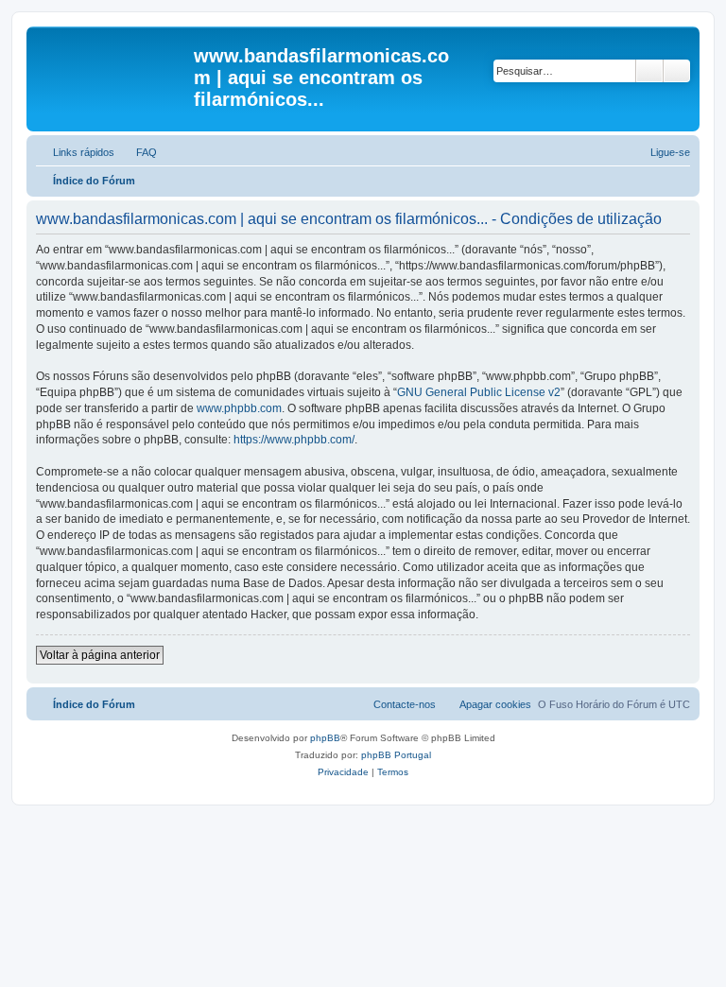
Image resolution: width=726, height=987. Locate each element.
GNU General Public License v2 (479, 392)
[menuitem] (138, 152)
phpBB (325, 738)
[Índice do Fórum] (112, 61)
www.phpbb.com (239, 408)
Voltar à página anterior (100, 655)
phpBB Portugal (396, 755)
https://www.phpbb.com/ (293, 439)
